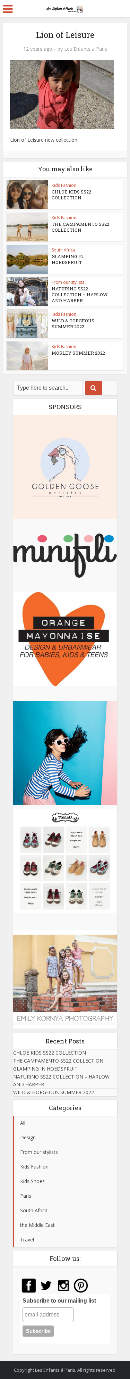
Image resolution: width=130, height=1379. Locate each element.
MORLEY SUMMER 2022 (78, 353)
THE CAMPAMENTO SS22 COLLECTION (80, 227)
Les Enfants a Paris (85, 49)
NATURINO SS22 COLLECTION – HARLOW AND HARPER (80, 295)
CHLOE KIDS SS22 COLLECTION (71, 195)
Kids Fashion (64, 185)
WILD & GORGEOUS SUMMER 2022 (73, 323)
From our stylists (68, 282)
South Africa (63, 250)
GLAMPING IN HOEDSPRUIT (68, 259)
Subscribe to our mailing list (59, 1301)
